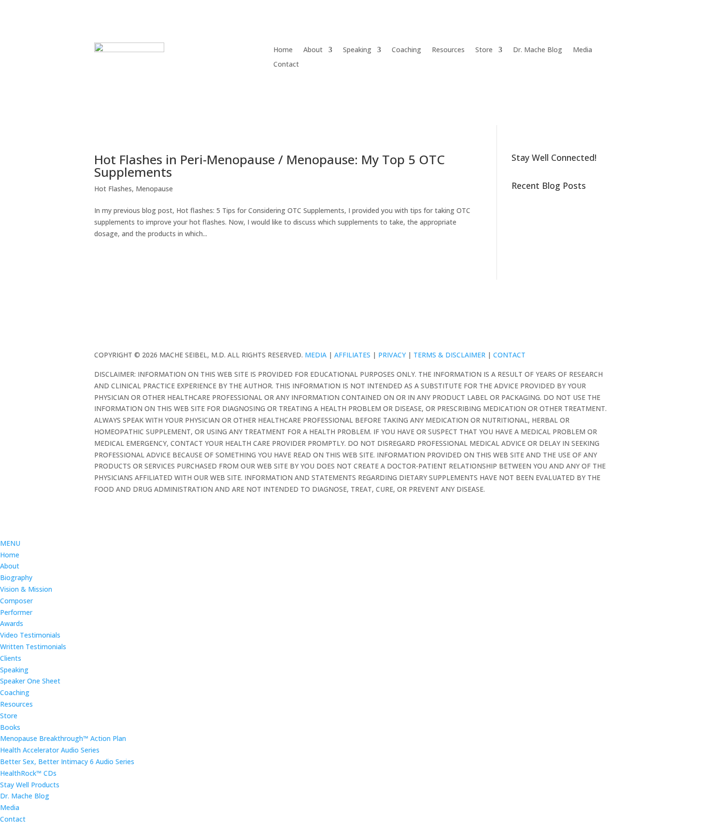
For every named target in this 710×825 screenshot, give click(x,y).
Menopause (154, 188)
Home (283, 50)
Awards (11, 623)
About (313, 50)
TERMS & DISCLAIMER (449, 354)
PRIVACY (392, 354)
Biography (16, 577)
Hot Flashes (113, 188)
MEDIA (316, 354)
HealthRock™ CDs (28, 773)
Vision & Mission (26, 589)
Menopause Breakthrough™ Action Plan (63, 738)
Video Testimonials (30, 635)
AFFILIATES (352, 354)
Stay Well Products (29, 784)
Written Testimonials (33, 646)
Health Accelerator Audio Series (49, 749)
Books (10, 727)
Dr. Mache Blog (537, 50)
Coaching (406, 50)
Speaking (357, 50)
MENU (10, 543)
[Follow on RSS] (608, 330)
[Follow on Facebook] (569, 330)
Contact (286, 65)
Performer (16, 612)
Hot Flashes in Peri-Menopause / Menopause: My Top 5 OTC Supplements (269, 166)
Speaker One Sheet (30, 680)
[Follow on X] (588, 330)
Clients (10, 658)
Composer (16, 600)
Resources (448, 50)
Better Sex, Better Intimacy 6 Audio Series (67, 761)
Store (484, 50)
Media (582, 50)
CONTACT (509, 354)
